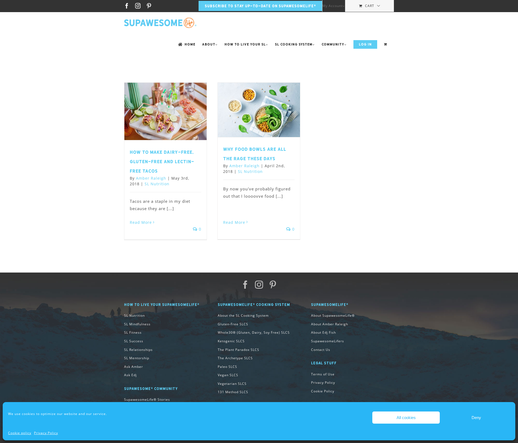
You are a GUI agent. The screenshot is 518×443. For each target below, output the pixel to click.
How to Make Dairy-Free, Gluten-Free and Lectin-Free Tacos (162, 161)
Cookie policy (19, 433)
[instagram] (259, 285)
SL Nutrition (157, 183)
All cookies (406, 417)
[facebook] (245, 285)
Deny (476, 417)
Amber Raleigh (151, 178)
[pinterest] (273, 285)
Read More (141, 222)
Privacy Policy (46, 433)
